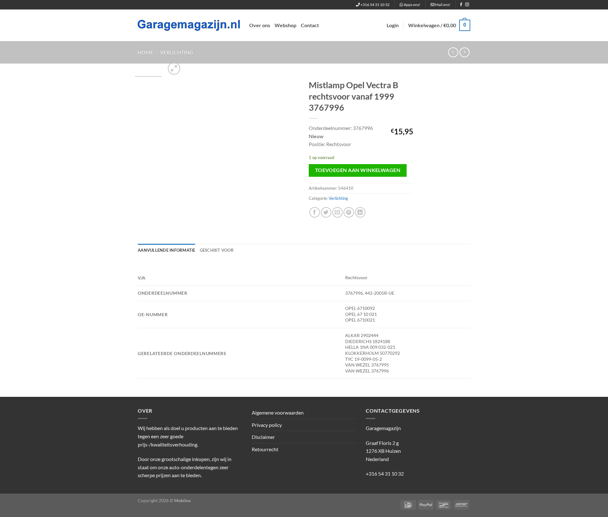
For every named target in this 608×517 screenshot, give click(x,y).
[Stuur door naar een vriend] (337, 212)
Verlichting (176, 52)
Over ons (259, 25)
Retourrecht (265, 449)
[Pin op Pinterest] (349, 212)
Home (145, 52)
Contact (310, 25)
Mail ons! (442, 4)
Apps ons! (411, 4)
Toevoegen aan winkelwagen (358, 170)
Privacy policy (267, 425)
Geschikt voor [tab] (217, 250)
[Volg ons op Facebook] (461, 5)
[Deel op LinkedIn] (360, 212)
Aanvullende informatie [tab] (166, 250)
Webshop (285, 25)
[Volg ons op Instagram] (467, 5)
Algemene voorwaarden (278, 412)
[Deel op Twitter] (326, 212)
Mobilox (182, 500)
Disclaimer (263, 437)
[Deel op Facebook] (314, 212)
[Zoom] (174, 68)
